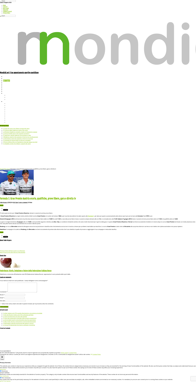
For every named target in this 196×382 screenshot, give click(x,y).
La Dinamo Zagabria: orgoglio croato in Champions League (20, 132)
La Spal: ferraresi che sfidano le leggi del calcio (16, 128)
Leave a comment (23, 202)
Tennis (8, 97)
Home (4, 5)
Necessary (5, 371)
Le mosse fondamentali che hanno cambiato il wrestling (19, 325)
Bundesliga (9, 112)
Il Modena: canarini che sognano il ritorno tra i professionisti (20, 137)
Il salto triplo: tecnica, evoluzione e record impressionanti (19, 322)
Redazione (5, 10)
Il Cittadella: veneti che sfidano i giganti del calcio (17, 144)
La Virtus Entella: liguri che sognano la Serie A (16, 133)
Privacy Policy (6, 13)
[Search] (0, 1)
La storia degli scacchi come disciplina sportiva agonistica (19, 320)
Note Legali (6, 8)
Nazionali (6, 83)
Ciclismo (5, 79)
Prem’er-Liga (10, 120)
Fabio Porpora (3, 202)
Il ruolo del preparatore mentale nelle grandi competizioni (19, 318)
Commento (3, 292)
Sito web (2, 301)
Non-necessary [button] (4, 376)
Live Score (6, 93)
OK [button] (91, 354)
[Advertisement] (98, 156)
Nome (2, 295)
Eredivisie (9, 116)
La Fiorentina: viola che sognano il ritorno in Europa (18, 139)
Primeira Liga (10, 118)
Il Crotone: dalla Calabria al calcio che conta (15, 130)
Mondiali (5, 85)
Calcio (5, 91)
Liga (7, 110)
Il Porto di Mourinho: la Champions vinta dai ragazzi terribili (20, 142)
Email (2, 298)
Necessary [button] (3, 369)
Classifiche (6, 101)
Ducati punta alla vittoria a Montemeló (12, 252)
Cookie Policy (73, 353)
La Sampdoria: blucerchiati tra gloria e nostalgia (16, 140)
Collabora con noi (7, 11)
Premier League (11, 108)
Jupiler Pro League (12, 122)
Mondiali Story (8, 87)
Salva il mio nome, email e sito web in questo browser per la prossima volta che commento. (28, 304)
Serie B (8, 105)
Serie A (8, 103)
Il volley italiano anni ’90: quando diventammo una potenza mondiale (22, 313)
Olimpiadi (6, 89)
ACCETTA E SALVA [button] (5, 381)
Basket (8, 99)
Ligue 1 (8, 114)
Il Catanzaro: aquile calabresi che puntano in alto (17, 135)
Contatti (5, 7)
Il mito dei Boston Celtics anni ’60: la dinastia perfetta (18, 315)
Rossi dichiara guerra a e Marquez (12, 251)
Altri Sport (6, 81)
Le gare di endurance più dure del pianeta (15, 316)
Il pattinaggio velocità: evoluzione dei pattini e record (18, 323)
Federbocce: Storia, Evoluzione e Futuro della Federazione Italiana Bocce (25, 271)
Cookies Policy (96, 354)
